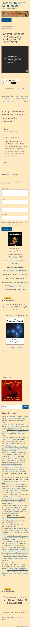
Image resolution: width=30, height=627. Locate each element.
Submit (25, 406)
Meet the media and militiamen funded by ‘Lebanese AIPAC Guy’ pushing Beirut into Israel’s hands (15, 532)
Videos (10, 28)
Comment (6, 188)
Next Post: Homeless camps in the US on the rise (22, 98)
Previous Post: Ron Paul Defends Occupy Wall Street (8, 98)
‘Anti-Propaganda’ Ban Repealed (15, 286)
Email (3, 207)
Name (4, 199)
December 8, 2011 (11, 26)
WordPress (12, 617)
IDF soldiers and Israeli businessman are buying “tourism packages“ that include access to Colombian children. (14, 511)
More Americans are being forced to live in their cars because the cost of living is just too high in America (15, 537)
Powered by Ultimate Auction (22, 626)
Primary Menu (6, 20)
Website (4, 214)
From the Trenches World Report (13, 4)
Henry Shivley (20, 88)
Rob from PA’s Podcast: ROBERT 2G (15, 271)
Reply (5, 162)
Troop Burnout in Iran (11, 515)
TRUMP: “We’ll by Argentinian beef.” (16, 452)
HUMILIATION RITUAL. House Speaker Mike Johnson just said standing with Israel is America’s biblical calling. (15, 426)
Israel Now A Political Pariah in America (16, 528)
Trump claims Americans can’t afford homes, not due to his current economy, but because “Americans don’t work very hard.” (14, 486)
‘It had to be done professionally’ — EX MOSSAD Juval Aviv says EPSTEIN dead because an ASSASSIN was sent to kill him (15, 566)
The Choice (10, 562)
